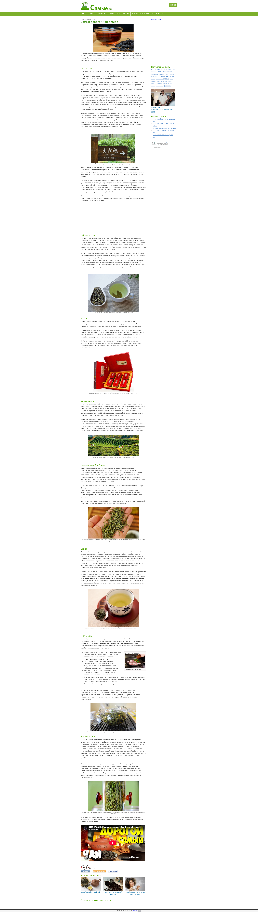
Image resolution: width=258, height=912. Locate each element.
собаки (166, 83)
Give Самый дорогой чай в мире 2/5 (85, 867)
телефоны (159, 86)
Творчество (114, 14)
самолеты (160, 83)
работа (153, 83)
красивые (159, 79)
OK (140, 910)
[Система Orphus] (163, 148)
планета (171, 81)
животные (165, 76)
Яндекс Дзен (156, 19)
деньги (171, 74)
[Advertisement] (113, 217)
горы (166, 74)
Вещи (92, 14)
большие (161, 72)
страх (153, 86)
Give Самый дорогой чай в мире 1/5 (83, 867)
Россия (154, 69)
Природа (102, 14)
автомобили (162, 69)
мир (171, 79)
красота (166, 79)
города (161, 74)
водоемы (154, 74)
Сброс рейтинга (81, 867)
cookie (134, 910)
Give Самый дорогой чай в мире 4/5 (88, 867)
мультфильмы (162, 81)
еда (159, 76)
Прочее (159, 14)
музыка (153, 81)
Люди (84, 14)
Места (126, 14)
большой (168, 72)
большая (154, 72)
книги (153, 79)
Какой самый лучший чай (90, 892)
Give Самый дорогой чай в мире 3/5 (86, 867)
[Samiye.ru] (97, 6)
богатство (171, 69)
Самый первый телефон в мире (164, 128)
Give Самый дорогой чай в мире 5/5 (90, 867)
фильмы (167, 86)
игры (172, 76)
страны (172, 83)
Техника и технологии (142, 14)
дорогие (154, 76)
